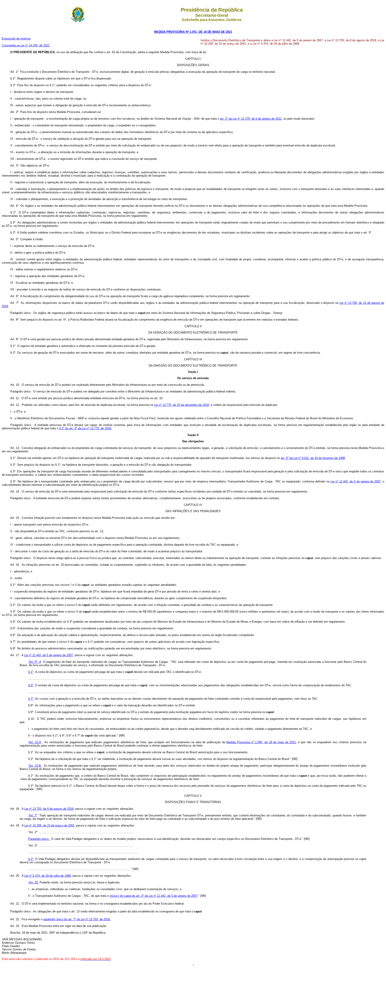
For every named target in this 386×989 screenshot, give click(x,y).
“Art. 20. (33, 882)
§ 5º (31, 685)
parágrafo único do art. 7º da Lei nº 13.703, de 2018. (77, 919)
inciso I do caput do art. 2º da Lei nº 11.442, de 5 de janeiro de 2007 (153, 895)
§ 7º (31, 698)
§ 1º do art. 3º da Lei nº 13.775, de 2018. (85, 428)
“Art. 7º (32, 815)
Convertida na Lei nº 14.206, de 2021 (26, 45)
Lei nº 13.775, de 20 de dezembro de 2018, (182, 405)
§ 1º (30, 672)
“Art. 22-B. (35, 765)
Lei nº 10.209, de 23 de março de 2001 (49, 825)
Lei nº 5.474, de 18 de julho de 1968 (47, 875)
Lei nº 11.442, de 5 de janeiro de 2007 (356, 481)
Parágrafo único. (39, 839)
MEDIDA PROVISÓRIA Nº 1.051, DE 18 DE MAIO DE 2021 (193, 31)
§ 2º (31, 859)
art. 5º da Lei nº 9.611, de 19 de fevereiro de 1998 (313, 458)
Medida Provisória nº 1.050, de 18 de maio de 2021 (261, 742)
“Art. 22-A (34, 742)
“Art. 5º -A (34, 662)
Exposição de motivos (16, 38)
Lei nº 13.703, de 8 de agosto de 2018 (48, 808)
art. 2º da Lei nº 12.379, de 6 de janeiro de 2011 (250, 118)
